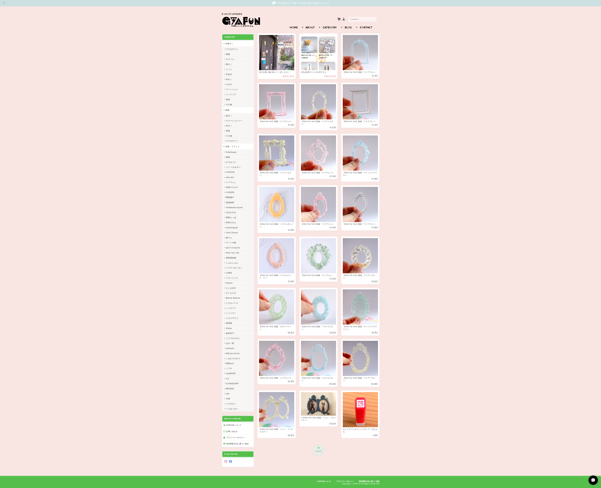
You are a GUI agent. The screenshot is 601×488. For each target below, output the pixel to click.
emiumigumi (232, 228)
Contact (366, 27)
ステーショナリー (234, 121)
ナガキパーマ (232, 303)
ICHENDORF (232, 384)
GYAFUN (230, 172)
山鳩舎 (229, 273)
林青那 (229, 323)
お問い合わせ (231, 431)
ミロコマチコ (232, 318)
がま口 (229, 84)
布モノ (229, 79)
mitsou (229, 283)
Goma (229, 328)
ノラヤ (229, 368)
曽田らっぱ (231, 217)
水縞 (228, 399)
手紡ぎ (229, 74)
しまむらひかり (233, 358)
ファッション (232, 89)
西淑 (228, 157)
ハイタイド (231, 308)
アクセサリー (232, 49)
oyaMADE (231, 373)
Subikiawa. (231, 152)
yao (228, 394)
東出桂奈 (230, 389)
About (310, 27)
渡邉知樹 (230, 202)
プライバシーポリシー (235, 437)
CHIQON (230, 192)
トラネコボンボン (234, 268)
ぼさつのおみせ (233, 248)
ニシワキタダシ (233, 338)
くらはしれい (232, 409)
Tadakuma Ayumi (234, 207)
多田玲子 (230, 333)
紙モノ (229, 64)
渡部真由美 (231, 258)
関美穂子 (230, 197)
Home (294, 27)
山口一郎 (230, 343)
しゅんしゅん (232, 263)
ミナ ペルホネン (233, 167)
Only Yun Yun (232, 253)
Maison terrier (233, 353)
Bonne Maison (233, 298)
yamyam (230, 348)
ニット (229, 69)
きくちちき (231, 293)
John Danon (232, 233)
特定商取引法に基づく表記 (237, 444)
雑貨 (228, 54)
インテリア (231, 94)
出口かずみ (231, 212)
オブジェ (230, 59)
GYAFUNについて (233, 425)
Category (330, 27)
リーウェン (231, 182)
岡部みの (230, 363)
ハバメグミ (231, 313)
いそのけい (231, 404)
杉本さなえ (231, 222)
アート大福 (231, 243)
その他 (229, 104)
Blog (348, 27)
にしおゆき (231, 288)
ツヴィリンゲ (232, 278)
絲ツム (229, 238)
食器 (228, 99)
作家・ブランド (232, 146)
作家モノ (229, 44)
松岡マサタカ (232, 187)
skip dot (230, 177)
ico (227, 379)
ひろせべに (231, 162)
